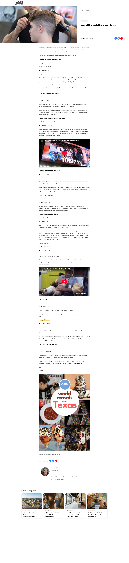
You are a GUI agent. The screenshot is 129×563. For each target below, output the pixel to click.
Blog (93, 2)
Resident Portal (110, 2)
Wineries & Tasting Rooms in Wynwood (49, 515)
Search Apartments (79, 3)
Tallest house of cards (46, 195)
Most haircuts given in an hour (48, 344)
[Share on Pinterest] (121, 38)
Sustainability (110, 3)
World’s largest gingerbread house (50, 170)
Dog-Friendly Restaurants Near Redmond (94, 515)
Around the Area (84, 21)
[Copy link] (124, 38)
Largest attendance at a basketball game (52, 118)
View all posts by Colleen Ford (59, 479)
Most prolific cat (45, 299)
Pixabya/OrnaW (56, 454)
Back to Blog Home (86, 10)
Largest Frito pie (45, 320)
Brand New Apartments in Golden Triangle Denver (73, 515)
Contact (87, 2)
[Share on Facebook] (115, 38)
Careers (100, 3)
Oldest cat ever (44, 243)
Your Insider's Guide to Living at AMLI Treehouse (29, 515)
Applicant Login (100, 2)
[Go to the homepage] (19, 3)
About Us (91, 3)
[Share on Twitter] (118, 38)
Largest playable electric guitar (49, 214)
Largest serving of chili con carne (49, 93)
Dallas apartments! (77, 363)
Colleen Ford (85, 38)
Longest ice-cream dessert (48, 63)
